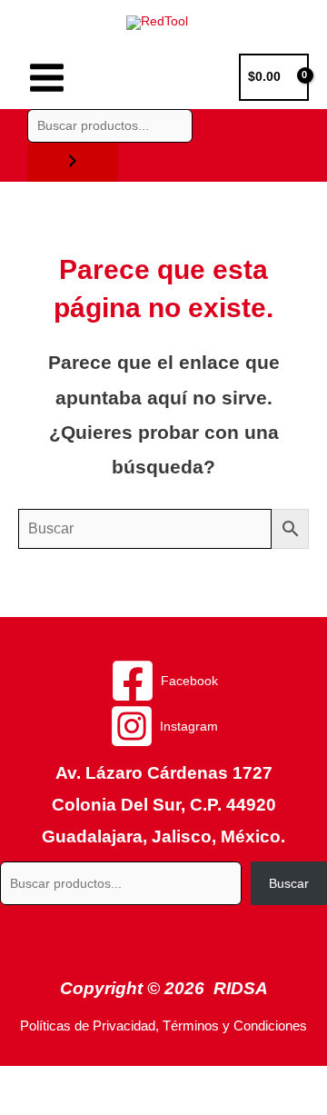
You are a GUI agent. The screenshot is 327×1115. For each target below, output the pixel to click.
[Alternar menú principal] (46, 77)
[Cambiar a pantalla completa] (112, 1081)
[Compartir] (189, 1081)
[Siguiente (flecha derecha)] (112, 1106)
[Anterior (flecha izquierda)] (36, 1106)
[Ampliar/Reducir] (36, 1081)
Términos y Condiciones (235, 1026)
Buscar (289, 884)
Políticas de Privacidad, (89, 1026)
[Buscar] (72, 162)
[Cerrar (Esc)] (265, 1081)
